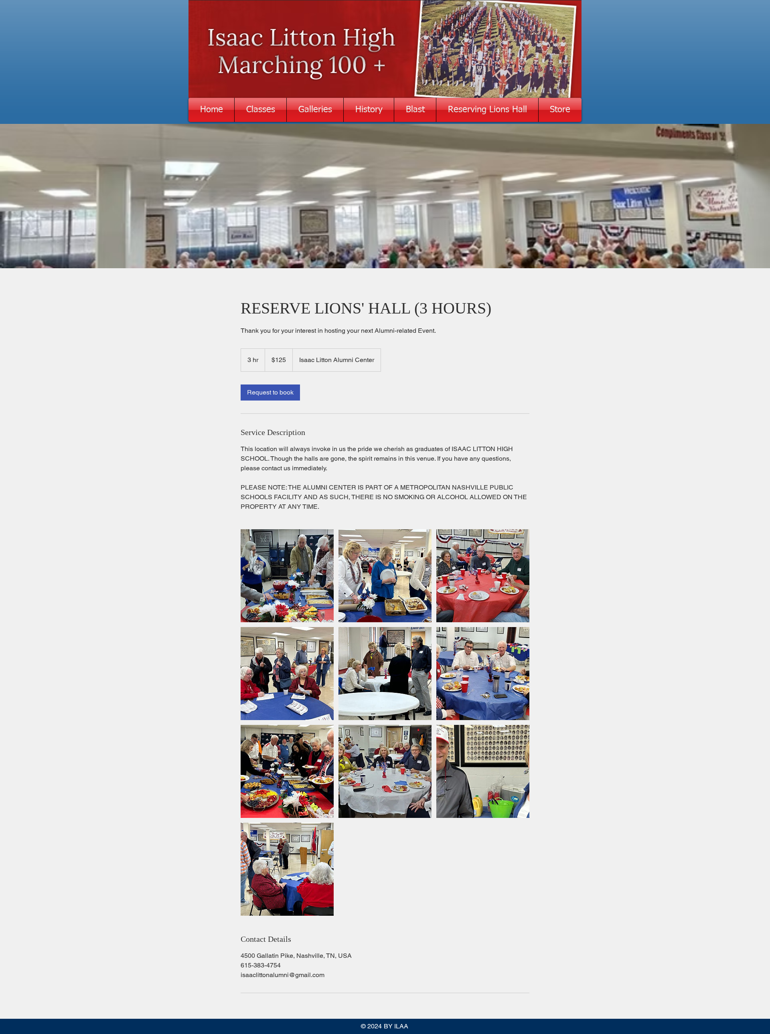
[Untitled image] (287, 575)
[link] (270, 392)
